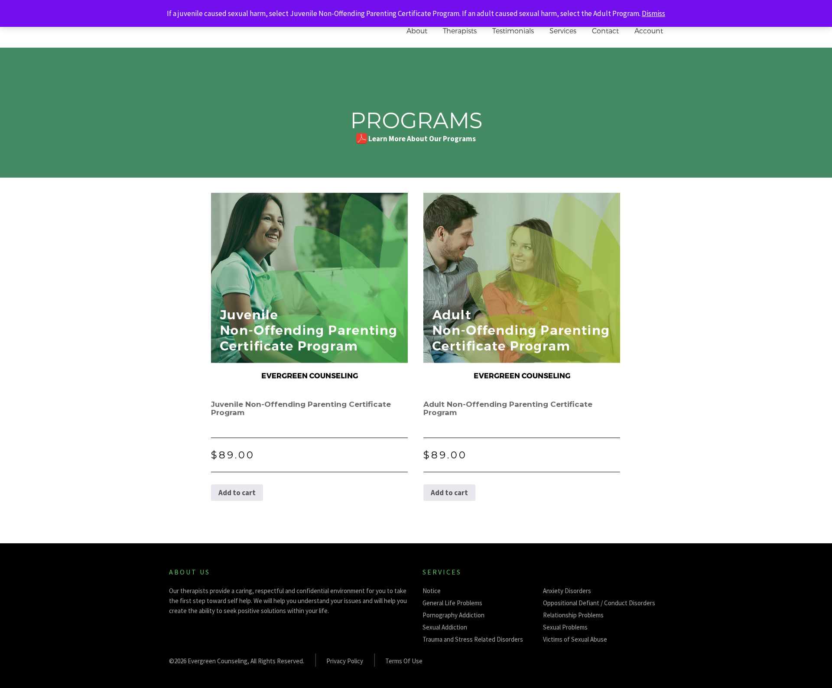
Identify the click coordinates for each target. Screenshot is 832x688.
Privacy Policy (344, 661)
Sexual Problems (565, 627)
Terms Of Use (403, 661)
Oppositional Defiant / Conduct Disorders (599, 603)
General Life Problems (452, 603)
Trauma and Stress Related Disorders (472, 639)
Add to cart (237, 492)
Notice (431, 591)
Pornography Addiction (453, 615)
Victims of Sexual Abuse (575, 639)
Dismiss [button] (653, 13)
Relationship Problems (573, 615)
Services (562, 30)
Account (648, 30)
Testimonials (513, 30)
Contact (605, 30)
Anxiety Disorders (567, 591)
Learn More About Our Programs (422, 138)
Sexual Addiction (444, 627)
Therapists (460, 30)
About (416, 30)
